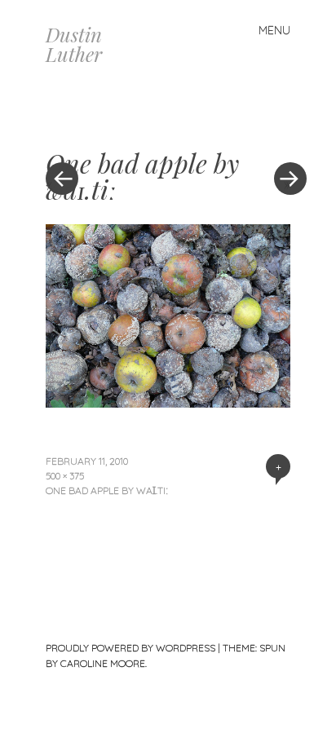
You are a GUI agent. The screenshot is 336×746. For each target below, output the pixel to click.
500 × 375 (65, 476)
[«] (107, 129)
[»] (282, 129)
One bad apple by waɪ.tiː (107, 490)
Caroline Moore (102, 663)
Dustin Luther (74, 44)
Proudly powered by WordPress (130, 648)
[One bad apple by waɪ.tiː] (168, 402)
